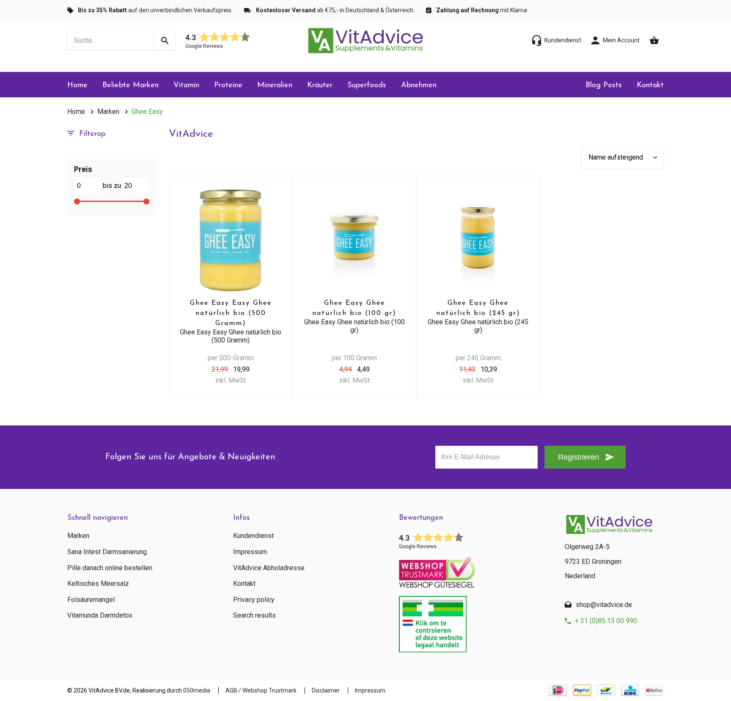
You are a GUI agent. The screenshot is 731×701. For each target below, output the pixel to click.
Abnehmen (419, 85)
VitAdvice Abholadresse (269, 568)
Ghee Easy (147, 112)
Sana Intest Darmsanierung (107, 552)
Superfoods (366, 85)
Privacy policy (254, 600)
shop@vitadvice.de (604, 605)
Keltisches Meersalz (98, 584)
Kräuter (320, 85)
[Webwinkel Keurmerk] (475, 569)
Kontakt (650, 85)
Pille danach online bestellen (109, 568)
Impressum (250, 552)
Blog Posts (603, 85)
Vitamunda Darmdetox (99, 615)
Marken (108, 112)
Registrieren (578, 457)
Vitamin (186, 85)
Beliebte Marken (130, 85)
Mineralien (274, 85)
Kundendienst (253, 536)
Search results (254, 615)
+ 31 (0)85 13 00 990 (606, 621)
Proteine (228, 85)
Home (77, 85)
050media (196, 690)
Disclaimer (326, 690)
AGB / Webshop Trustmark (261, 690)
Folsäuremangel (91, 600)
